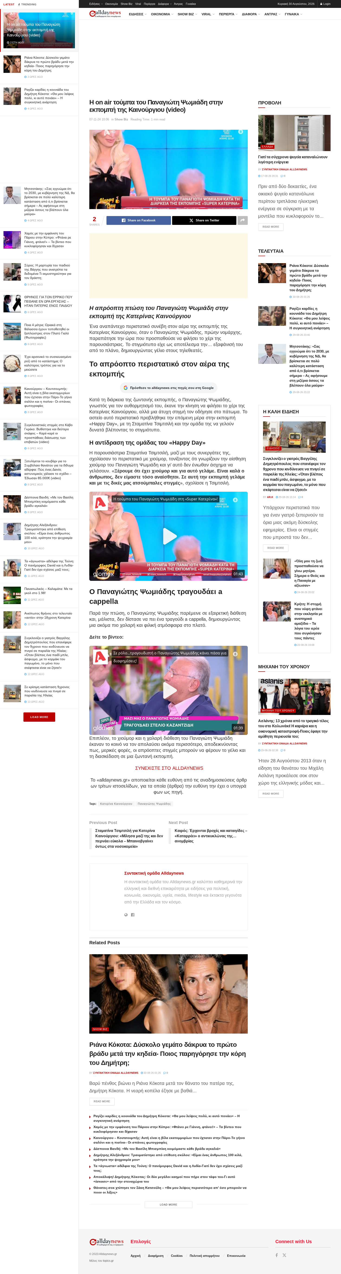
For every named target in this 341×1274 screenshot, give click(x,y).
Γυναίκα (191, 4)
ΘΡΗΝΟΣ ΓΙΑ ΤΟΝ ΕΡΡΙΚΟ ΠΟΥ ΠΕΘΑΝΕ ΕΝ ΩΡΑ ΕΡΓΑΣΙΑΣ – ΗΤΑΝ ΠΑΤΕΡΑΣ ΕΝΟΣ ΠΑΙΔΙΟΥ (48, 301)
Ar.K (270, 497)
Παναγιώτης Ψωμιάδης (154, 803)
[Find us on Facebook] (276, 1255)
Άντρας (178, 4)
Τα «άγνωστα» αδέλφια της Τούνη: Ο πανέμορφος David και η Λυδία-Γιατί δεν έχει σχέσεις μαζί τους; (49, 565)
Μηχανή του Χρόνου (278, 710)
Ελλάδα (267, 146)
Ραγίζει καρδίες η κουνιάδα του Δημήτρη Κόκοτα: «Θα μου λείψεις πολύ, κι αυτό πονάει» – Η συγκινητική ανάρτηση (310, 318)
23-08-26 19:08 (305, 644)
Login (327, 4)
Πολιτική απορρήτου (205, 1256)
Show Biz (126, 4)
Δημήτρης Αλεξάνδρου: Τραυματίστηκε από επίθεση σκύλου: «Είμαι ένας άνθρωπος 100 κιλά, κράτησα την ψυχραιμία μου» (48, 533)
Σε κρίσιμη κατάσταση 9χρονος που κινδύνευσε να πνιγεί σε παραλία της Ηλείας (47, 691)
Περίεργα (149, 4)
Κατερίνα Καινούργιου (116, 803)
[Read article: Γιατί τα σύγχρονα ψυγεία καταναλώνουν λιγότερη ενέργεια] (294, 133)
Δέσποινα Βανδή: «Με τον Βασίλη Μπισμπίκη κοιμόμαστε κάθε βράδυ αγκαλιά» (48, 501)
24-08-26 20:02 (305, 592)
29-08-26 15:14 (287, 497)
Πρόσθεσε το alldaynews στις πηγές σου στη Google (172, 388)
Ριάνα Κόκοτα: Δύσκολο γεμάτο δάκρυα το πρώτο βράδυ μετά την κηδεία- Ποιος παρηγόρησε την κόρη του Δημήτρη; (167, 1053)
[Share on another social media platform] (243, 220)
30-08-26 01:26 (152, 1072)
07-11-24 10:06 (99, 119)
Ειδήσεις (94, 4)
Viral (138, 4)
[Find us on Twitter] (284, 1255)
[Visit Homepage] (105, 14)
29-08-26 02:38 (269, 750)
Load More (39, 717)
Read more (104, 1101)
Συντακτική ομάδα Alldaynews (154, 873)
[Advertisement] (39, 148)
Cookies (177, 1256)
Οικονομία (111, 4)
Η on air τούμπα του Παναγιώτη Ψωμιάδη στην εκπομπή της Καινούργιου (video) (33, 29)
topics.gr (108, 1260)
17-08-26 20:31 (269, 176)
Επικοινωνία (236, 1256)
